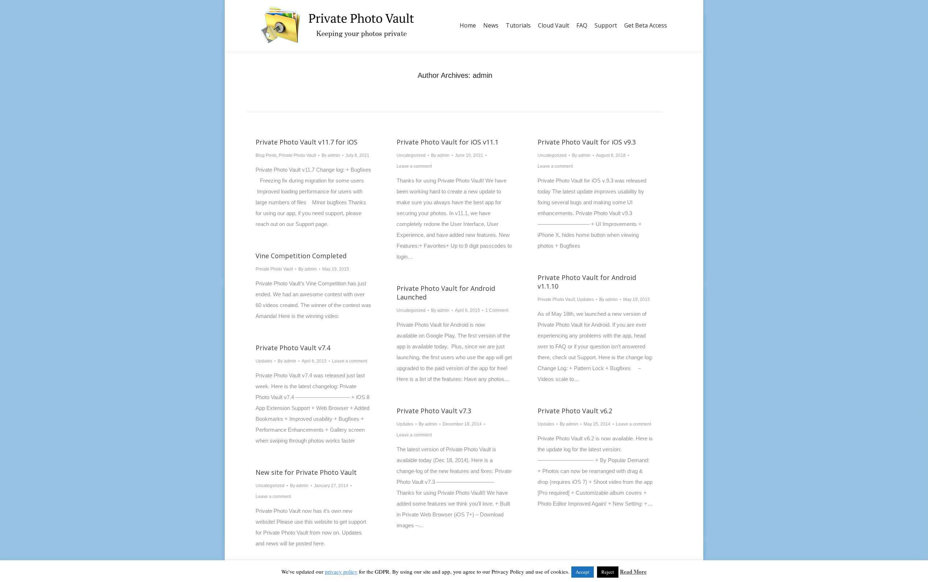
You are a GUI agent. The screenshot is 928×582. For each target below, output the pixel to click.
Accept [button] (582, 572)
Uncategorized (411, 155)
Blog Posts (266, 155)
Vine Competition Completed (301, 255)
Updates (585, 299)
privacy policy (341, 571)
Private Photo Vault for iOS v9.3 (587, 142)
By (331, 155)
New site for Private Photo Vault (306, 472)
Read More (633, 571)
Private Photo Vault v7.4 (293, 347)
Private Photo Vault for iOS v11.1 (447, 142)
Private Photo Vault (297, 155)
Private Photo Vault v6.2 (575, 410)
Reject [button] (607, 572)
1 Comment (496, 310)
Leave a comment (414, 166)
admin (482, 75)
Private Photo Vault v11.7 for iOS (306, 142)
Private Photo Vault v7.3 (434, 410)
